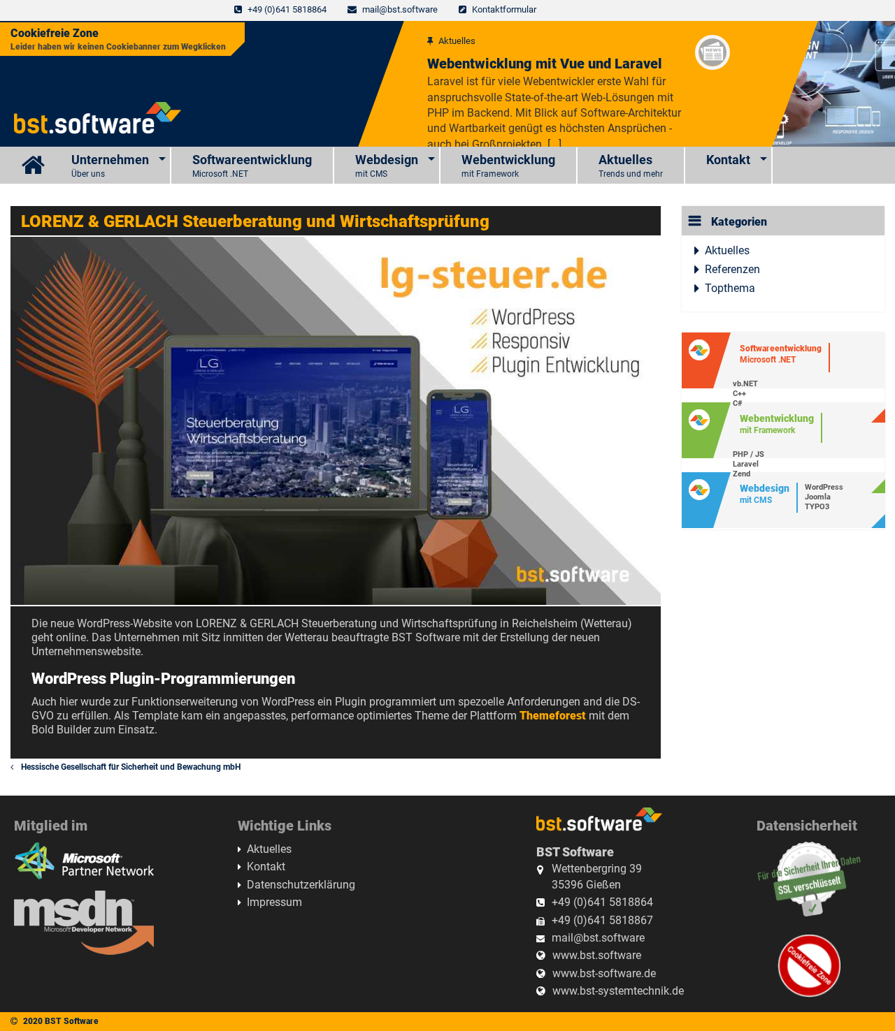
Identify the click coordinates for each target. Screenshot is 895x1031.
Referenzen (732, 269)
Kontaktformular (504, 9)
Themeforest (553, 715)
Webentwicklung (508, 165)
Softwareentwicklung (252, 165)
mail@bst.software (400, 9)
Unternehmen (110, 165)
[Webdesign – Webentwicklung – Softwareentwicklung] (36, 165)
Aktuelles (631, 165)
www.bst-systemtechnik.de (618, 990)
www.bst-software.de (604, 973)
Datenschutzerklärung (301, 884)
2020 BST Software (61, 1021)
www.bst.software (596, 955)
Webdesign (386, 165)
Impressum (274, 902)
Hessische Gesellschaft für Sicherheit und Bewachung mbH (130, 767)
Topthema (730, 288)
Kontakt (728, 159)
